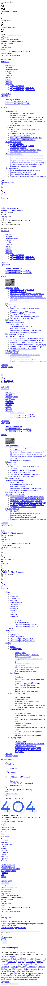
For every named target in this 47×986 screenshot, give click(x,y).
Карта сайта (5, 893)
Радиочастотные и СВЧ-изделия (22, 134)
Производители (11, 69)
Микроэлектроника (8, 871)
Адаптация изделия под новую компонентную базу (22, 147)
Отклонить (13, 984)
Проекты (9, 84)
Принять (5, 984)
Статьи (8, 80)
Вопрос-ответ (6, 891)
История (8, 67)
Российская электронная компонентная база (27, 156)
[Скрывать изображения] (2, 25)
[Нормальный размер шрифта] (2, 6)
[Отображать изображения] (2, 23)
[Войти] (2, 187)
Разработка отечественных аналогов (24, 152)
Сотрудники (10, 71)
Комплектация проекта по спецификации (26, 160)
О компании (10, 65)
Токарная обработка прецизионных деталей (27, 117)
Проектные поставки (13, 154)
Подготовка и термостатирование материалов (28, 176)
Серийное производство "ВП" (22, 88)
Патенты (8, 78)
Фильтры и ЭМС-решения (20, 136)
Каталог (4, 861)
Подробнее (5, 982)
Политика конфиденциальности (13, 928)
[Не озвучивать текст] (2, 33)
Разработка (6, 94)
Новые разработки (17, 86)
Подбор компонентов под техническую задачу (28, 162)
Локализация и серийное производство (25, 150)
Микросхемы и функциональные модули (26, 138)
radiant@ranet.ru (7, 47)
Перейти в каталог (8, 956)
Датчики (4, 873)
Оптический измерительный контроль (25, 170)
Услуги (4, 108)
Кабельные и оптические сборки (22, 140)
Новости (8, 82)
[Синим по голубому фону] (1, 19)
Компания (5, 62)
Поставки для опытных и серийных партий (27, 164)
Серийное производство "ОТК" (22, 90)
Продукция (5, 96)
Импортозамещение (13, 142)
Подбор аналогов (17, 144)
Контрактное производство (20, 125)
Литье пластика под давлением (22, 113)
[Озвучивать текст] (2, 30)
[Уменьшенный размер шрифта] (2, 4)
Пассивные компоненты (10, 869)
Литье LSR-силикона (18, 115)
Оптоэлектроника (8, 867)
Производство (11, 111)
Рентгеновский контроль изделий (23, 174)
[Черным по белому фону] (1, 14)
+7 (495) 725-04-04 (11, 39)
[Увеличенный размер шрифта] (3, 9)
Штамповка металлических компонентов (26, 119)
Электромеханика (8, 865)
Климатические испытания (20, 172)
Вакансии (9, 74)
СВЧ (2, 875)
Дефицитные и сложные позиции (23, 166)
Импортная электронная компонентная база (27, 158)
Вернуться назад (7, 821)
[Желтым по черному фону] (1, 16)
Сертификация (11, 168)
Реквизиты (9, 76)
